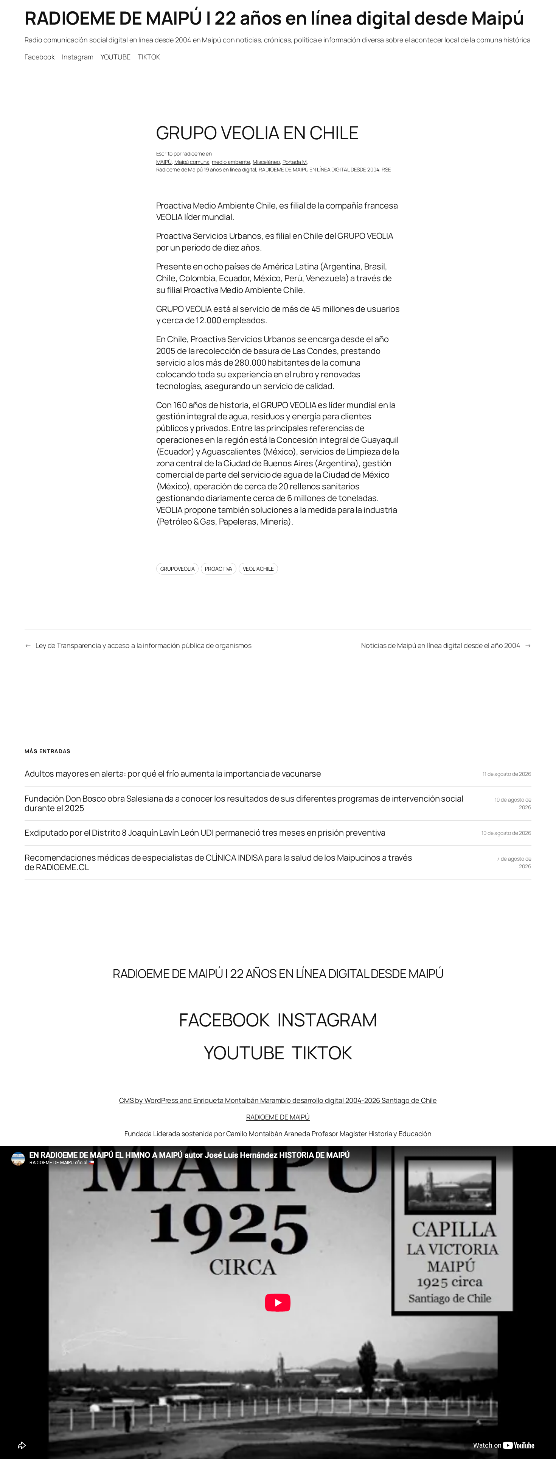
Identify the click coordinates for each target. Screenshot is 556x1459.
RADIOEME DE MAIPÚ (278, 1116)
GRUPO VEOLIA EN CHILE (257, 132)
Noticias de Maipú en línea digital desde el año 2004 (440, 645)
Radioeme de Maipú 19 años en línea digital (206, 169)
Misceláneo (266, 161)
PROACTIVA (218, 568)
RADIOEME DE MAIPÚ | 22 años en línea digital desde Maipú (274, 17)
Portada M (295, 161)
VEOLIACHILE (258, 568)
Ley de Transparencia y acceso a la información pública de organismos (144, 645)
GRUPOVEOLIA (177, 568)
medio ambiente (231, 161)
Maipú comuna (192, 161)
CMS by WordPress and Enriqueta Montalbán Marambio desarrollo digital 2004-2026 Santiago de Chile (278, 1100)
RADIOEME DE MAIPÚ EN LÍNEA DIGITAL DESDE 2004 (319, 169)
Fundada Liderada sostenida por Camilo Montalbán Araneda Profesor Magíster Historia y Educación (278, 1133)
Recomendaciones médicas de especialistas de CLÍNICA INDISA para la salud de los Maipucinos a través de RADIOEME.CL (218, 862)
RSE (386, 169)
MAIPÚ (164, 161)
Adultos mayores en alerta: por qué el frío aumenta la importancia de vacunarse (173, 774)
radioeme (193, 153)
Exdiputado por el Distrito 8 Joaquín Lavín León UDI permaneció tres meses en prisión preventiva (205, 833)
